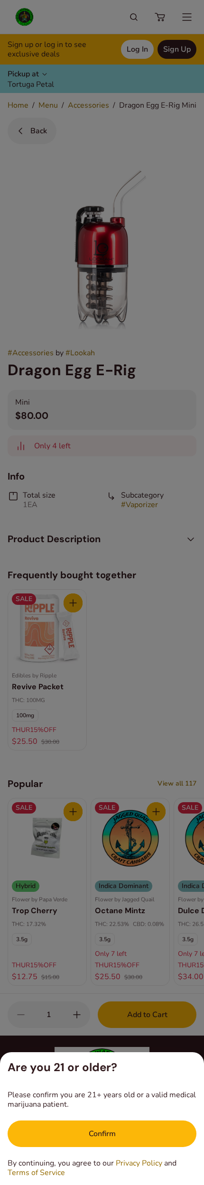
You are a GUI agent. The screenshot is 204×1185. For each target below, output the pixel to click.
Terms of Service (36, 1172)
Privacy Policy (139, 1163)
